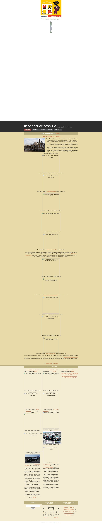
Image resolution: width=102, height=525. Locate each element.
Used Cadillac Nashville (40, 126)
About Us (50, 129)
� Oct (45, 517)
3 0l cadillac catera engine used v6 (51, 294)
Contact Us (57, 129)
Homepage (27, 129)
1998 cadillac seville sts (50, 353)
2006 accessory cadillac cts (68, 509)
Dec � (56, 517)
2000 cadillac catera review (66, 373)
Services (43, 129)
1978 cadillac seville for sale (68, 511)
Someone (57, 133)
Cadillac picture (69, 514)
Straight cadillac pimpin (51, 191)
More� (34, 497)
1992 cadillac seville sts (69, 507)
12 (43, 512)
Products (35, 129)
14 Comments (49, 363)
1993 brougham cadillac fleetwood (71, 357)
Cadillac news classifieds (52, 249)
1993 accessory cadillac (48, 467)
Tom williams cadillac (68, 513)
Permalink (55, 363)
